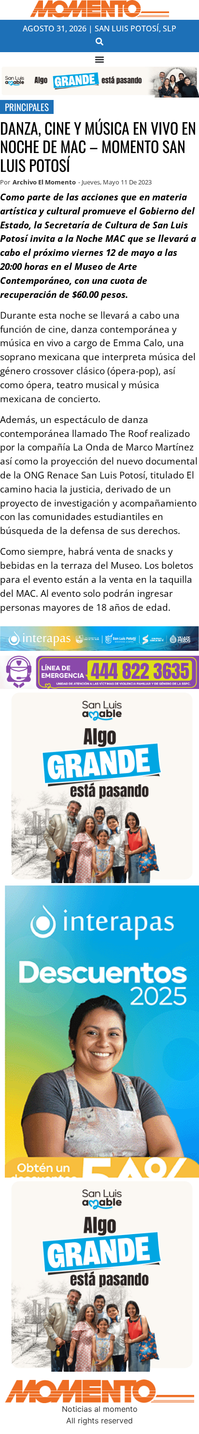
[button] (100, 41)
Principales (27, 107)
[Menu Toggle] (99, 59)
